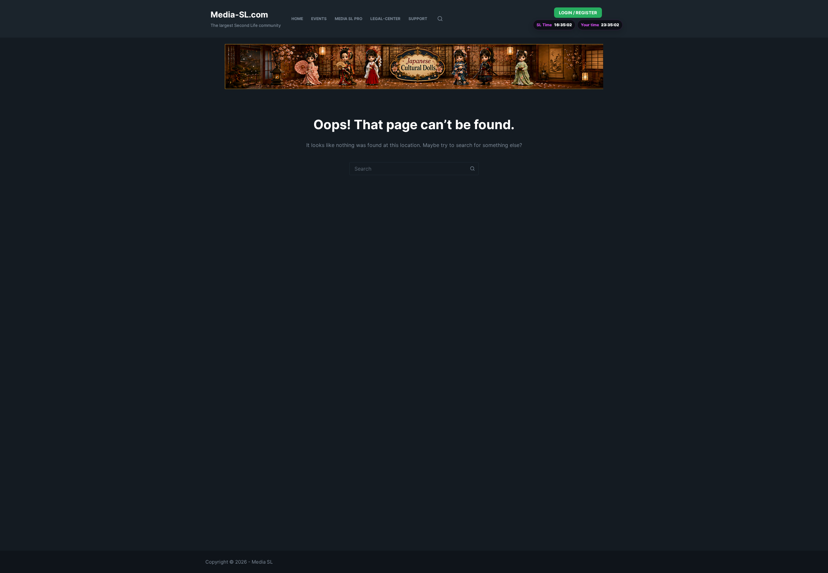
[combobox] (408, 168)
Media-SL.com (239, 14)
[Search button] (472, 169)
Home (297, 18)
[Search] (440, 18)
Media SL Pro (348, 18)
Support (418, 18)
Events (319, 18)
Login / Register (578, 12)
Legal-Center (385, 18)
